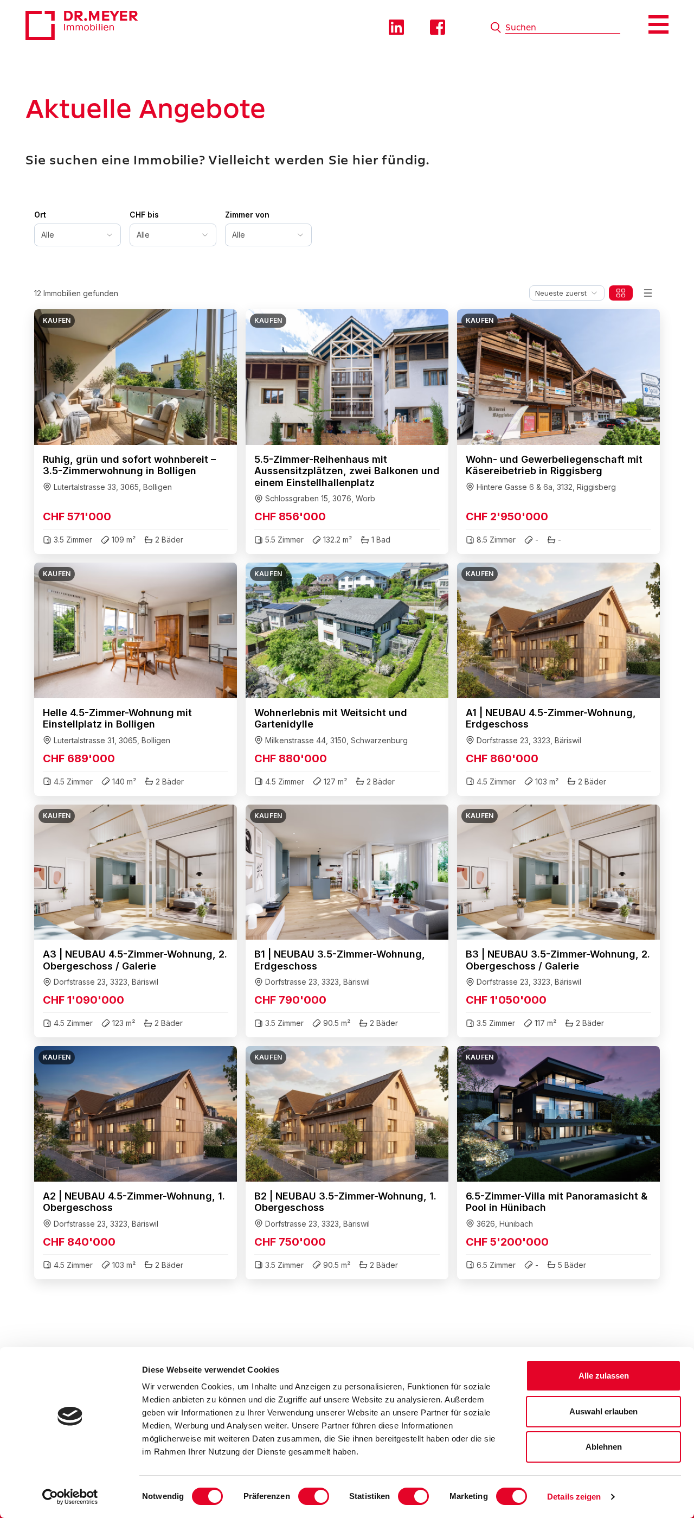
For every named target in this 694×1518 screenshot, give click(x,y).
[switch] (313, 1496)
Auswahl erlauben (603, 1411)
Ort (40, 214)
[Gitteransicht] (621, 293)
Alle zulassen (604, 1375)
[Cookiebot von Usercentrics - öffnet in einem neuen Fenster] (70, 1497)
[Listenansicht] (648, 293)
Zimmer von (247, 214)
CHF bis (144, 214)
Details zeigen (574, 1496)
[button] (135, 431)
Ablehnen (604, 1446)
